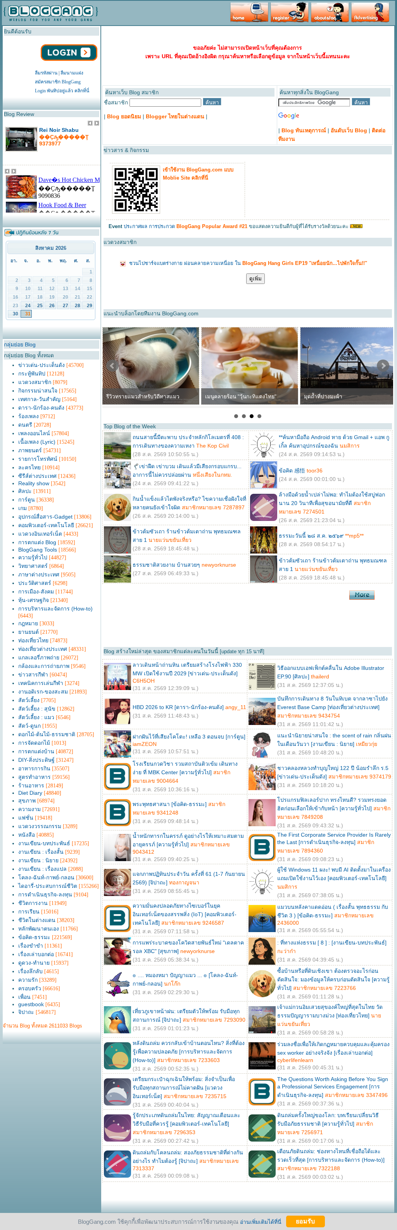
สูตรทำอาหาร (34, 777)
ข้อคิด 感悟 (292, 470)
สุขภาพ (27, 801)
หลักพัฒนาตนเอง (38, 929)
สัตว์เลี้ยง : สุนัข (36, 709)
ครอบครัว (29, 988)
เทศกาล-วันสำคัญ (39, 399)
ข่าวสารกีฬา (33, 674)
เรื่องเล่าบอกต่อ (36, 954)
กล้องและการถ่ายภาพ (43, 666)
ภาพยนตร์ (30, 450)
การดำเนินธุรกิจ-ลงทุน (45, 894)
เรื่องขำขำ (30, 946)
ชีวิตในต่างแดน (36, 920)
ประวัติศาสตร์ (34, 583)
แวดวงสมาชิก (34, 382)
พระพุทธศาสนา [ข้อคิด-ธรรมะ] (170, 804)
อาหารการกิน (34, 768)
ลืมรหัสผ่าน (46, 73)
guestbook (31, 1004)
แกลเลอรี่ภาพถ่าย (38, 657)
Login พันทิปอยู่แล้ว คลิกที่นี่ (62, 90)
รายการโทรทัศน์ (37, 459)
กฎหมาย (28, 623)
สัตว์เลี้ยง (29, 700)
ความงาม (29, 809)
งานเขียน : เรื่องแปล (42, 869)
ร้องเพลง (28, 416)
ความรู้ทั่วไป (32, 557)
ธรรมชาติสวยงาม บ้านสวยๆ (166, 565)
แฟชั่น (25, 818)
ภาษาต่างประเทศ (38, 574)
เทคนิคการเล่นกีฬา (40, 683)
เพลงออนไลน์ (34, 433)
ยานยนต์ (28, 632)
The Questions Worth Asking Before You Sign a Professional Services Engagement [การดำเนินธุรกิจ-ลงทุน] (332, 1087)
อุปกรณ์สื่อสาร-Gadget (45, 517)
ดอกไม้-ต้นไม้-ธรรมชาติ (46, 734)
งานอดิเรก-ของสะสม (43, 692)
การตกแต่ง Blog (37, 542)
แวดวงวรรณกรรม (39, 826)
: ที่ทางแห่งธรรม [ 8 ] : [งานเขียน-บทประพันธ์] (332, 942)
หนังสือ (26, 835)
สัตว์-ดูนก (29, 726)
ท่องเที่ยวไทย (33, 640)
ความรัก (28, 980)
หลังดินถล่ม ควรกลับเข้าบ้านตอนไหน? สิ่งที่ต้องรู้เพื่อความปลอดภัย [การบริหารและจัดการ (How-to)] (189, 1051)
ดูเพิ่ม (255, 279)
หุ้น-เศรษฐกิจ (33, 600)
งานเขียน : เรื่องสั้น (41, 852)
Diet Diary (30, 793)
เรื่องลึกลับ (30, 971)
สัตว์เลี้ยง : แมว (36, 717)
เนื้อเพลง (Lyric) (36, 442)
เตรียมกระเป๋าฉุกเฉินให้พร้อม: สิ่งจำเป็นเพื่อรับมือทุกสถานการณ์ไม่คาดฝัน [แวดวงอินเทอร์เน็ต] (184, 1087)
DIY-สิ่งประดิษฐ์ (36, 760)
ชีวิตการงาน (33, 903)
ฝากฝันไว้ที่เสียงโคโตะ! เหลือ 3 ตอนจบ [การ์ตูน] (189, 737)
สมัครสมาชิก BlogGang (58, 82)
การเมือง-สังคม (36, 591)
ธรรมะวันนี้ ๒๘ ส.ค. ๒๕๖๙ (311, 536)
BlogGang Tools (37, 550)
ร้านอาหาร (31, 785)
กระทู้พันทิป (31, 373)
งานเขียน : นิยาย (38, 860)
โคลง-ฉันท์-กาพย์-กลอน (46, 877)
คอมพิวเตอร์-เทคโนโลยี (46, 525)
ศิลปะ (25, 491)
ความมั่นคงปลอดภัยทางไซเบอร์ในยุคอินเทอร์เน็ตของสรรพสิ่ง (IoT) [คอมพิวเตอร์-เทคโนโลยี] (184, 914)
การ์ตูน (26, 499)
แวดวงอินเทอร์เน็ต (40, 534)
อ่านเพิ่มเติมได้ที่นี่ (260, 1221)
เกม (22, 508)
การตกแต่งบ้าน (36, 751)
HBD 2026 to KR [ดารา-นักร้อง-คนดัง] (178, 707)
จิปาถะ (26, 1012)
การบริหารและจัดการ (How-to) (55, 608)
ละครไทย (29, 467)
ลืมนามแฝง (71, 73)
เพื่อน (24, 997)
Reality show (33, 483)
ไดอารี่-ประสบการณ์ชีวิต (47, 886)
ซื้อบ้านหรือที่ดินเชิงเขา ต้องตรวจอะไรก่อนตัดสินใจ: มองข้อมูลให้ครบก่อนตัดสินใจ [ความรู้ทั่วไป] (333, 979)
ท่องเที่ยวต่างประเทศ (42, 649)
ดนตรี (25, 425)
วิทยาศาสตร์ (33, 566)
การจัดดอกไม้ (34, 743)
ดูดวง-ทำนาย (34, 963)
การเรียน (29, 911)
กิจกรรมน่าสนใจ (37, 391)
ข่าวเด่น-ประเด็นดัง (41, 365)
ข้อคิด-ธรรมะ (34, 937)
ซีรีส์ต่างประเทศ (37, 476)
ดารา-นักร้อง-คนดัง (41, 408)
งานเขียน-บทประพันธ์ (44, 843)
